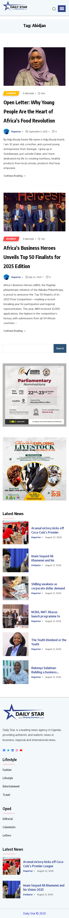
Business (11, 238)
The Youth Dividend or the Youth (48, 642)
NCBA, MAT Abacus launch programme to (45, 614)
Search (60, 348)
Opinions (11, 93)
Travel (6, 795)
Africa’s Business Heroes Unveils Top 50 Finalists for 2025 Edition (32, 257)
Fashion (7, 770)
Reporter (16, 131)
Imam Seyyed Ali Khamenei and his (42, 558)
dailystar (36, 565)
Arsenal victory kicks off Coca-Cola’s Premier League (43, 864)
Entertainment (11, 786)
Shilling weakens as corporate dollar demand (48, 586)
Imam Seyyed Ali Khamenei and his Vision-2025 (43, 887)
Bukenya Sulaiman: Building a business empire (44, 670)
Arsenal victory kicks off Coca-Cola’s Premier (47, 530)
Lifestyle (8, 778)
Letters (7, 835)
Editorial (8, 819)
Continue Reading (13, 175)
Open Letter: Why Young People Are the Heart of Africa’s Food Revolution (29, 111)
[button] (62, 8)
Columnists (9, 827)
